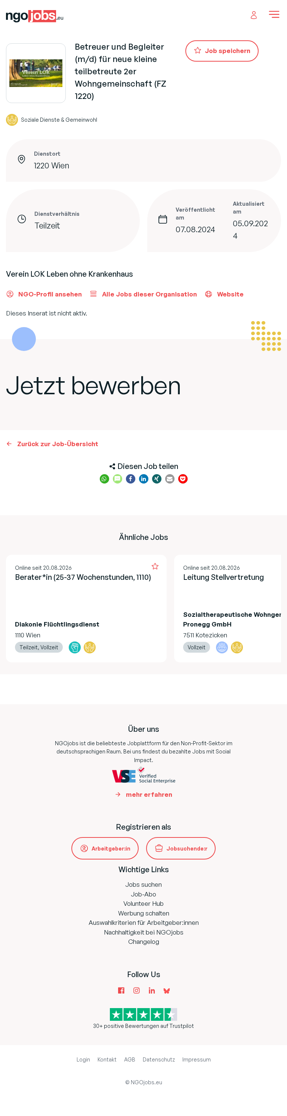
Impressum (196, 1059)
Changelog (143, 941)
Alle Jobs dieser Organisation (149, 294)
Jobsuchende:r (186, 848)
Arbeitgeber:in (111, 848)
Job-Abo (143, 894)
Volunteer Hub (143, 903)
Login (83, 1059)
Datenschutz (159, 1059)
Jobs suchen (143, 884)
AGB (129, 1059)
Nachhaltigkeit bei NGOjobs (143, 932)
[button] (104, 479)
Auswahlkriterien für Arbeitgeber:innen (144, 922)
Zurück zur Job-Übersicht (57, 444)
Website (230, 294)
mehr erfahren (149, 794)
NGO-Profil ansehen (50, 294)
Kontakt (107, 1059)
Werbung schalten (143, 913)
